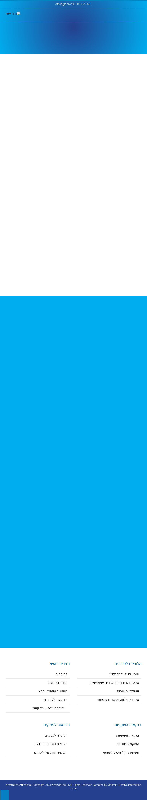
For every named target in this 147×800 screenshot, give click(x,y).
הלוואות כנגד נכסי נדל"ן (51, 744)
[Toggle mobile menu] (139, 16)
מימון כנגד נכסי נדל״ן (124, 674)
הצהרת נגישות (23, 785)
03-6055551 (84, 4)
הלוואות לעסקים (56, 735)
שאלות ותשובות (128, 691)
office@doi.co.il (64, 4)
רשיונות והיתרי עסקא (52, 691)
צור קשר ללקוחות (55, 700)
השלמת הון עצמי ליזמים (50, 752)
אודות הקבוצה (57, 683)
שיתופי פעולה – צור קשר (50, 708)
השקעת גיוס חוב (127, 744)
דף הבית (61, 674)
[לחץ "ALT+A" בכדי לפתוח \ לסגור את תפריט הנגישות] (4, 795)
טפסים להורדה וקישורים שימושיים (114, 683)
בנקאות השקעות (127, 735)
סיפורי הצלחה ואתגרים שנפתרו (117, 700)
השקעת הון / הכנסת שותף (121, 752)
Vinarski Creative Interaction (124, 785)
